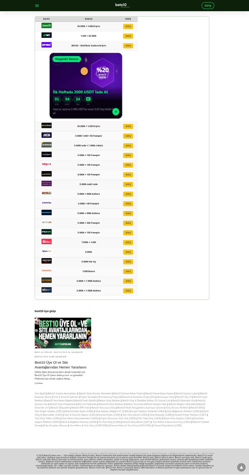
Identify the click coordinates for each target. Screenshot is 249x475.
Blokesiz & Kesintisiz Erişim (135, 397)
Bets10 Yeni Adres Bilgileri (59, 400)
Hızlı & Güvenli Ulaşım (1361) (80, 414)
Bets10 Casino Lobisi (186, 393)
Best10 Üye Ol (184, 397)
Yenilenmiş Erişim (109, 397)
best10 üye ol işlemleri (68, 352)
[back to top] (241, 467)
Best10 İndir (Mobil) (85, 400)
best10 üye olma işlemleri (51, 357)
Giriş (207, 5)
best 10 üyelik (43, 352)
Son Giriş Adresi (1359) (135, 414)
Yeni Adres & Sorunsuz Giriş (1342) (171, 422)
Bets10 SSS (196, 407)
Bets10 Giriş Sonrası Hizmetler (94, 393)
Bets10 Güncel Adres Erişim (128, 393)
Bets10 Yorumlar (134, 404)
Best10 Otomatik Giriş (184, 400)
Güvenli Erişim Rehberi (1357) (190, 414)
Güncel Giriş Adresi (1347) (136, 422)
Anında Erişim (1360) (109, 414)
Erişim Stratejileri (89, 397)
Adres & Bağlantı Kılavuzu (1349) (79, 422)
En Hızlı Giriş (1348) (109, 422)
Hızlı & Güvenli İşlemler (65, 397)
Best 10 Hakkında (86, 404)
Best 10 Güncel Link (159, 400)
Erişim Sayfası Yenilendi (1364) (148, 411)
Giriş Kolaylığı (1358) (161, 414)
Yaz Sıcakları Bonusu (56, 425)
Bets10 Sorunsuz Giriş (103, 407)
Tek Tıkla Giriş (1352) (149, 418)
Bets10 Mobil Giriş (127, 407)
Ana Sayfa (40, 393)
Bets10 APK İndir (80, 407)
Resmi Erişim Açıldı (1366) (79, 411)
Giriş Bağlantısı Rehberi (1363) (183, 411)
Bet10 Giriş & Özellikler (134, 400)
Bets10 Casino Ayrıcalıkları (62, 393)
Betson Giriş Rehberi (109, 400)
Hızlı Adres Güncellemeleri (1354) (80, 418)
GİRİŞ (128, 26)
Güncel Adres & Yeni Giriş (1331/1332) (130, 425)
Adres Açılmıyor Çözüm (151, 407)
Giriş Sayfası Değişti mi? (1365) (112, 411)
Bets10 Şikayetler (60, 407)
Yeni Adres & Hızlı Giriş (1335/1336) (89, 425)
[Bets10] (123, 5)
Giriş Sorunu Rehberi (177, 407)
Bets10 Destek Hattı (156, 404)
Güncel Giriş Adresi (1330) (167, 425)
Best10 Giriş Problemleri (62, 404)
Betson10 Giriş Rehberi (110, 404)
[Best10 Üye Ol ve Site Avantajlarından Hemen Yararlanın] (63, 333)
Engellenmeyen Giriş (163, 397)
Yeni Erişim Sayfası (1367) (49, 411)
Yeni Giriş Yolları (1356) (47, 418)
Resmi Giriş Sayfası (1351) (177, 418)
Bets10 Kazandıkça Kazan (159, 393)
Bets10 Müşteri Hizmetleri (182, 404)
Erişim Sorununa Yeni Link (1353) (118, 418)
